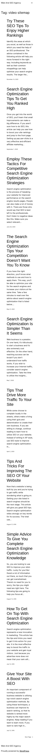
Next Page (29, 737)
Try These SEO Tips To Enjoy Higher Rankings (18, 28)
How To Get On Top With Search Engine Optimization (19, 616)
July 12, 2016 (10, 730)
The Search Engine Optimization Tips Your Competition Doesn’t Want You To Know (18, 250)
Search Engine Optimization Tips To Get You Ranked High (19, 98)
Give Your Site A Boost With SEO (19, 679)
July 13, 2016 (10, 664)
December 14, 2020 (12, 79)
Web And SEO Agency (11, 3)
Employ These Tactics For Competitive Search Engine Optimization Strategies (19, 171)
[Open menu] (32, 3)
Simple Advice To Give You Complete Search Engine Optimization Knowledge (19, 546)
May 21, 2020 (11, 309)
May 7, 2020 (10, 380)
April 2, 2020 (10, 451)
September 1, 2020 (12, 149)
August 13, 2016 (11, 599)
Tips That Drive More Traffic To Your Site (19, 397)
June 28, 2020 (11, 227)
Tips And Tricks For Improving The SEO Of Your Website (19, 471)
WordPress (24, 751)
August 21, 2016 (11, 524)
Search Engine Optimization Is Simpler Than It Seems (20, 326)
